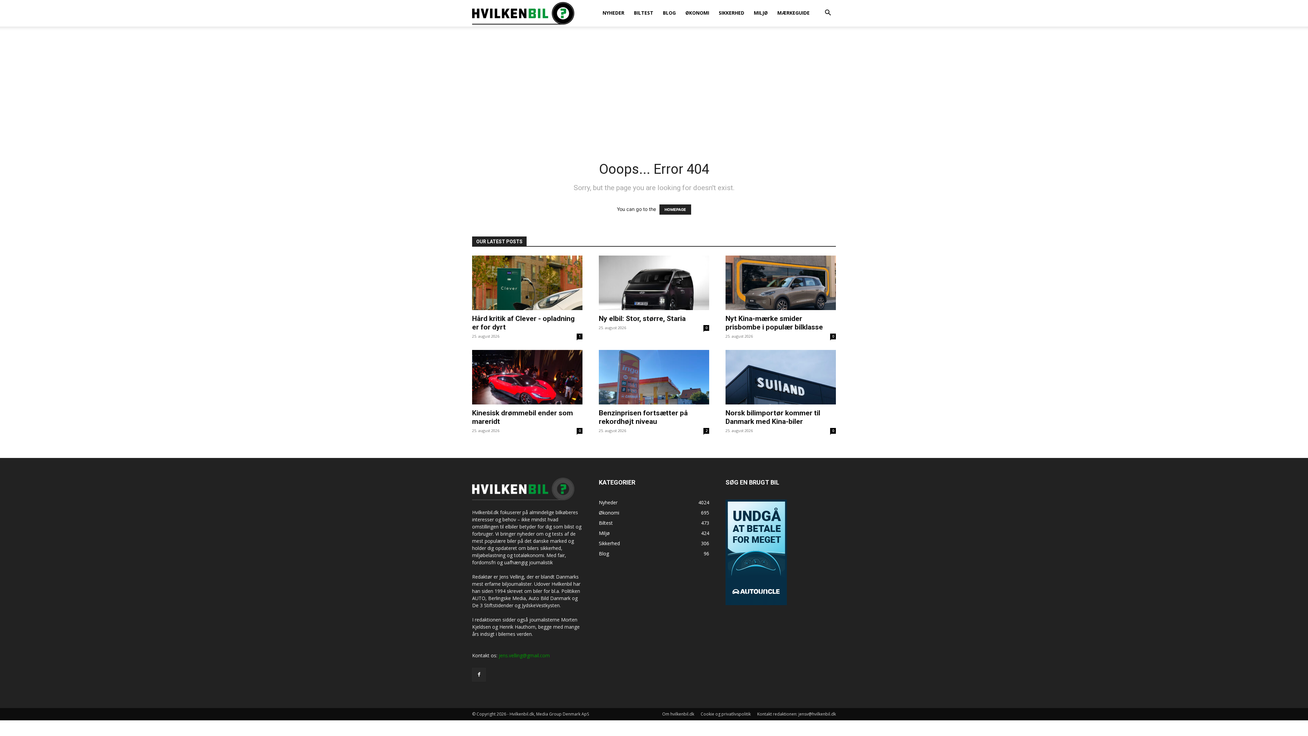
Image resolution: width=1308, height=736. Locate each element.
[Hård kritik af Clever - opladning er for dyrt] (527, 283)
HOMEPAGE (675, 209)
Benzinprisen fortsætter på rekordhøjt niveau (643, 417)
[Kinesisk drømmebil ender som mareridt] (527, 377)
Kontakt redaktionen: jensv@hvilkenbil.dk (796, 714)
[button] (828, 13)
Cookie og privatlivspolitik (726, 714)
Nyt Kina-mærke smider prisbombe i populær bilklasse (774, 323)
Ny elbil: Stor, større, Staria (642, 319)
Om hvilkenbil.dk (678, 714)
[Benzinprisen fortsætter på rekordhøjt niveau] (654, 377)
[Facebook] (479, 674)
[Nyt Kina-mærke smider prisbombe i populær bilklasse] (781, 283)
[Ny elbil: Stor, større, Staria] (654, 283)
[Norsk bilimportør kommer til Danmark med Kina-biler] (781, 377)
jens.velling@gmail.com (524, 655)
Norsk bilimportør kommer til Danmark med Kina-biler (773, 417)
